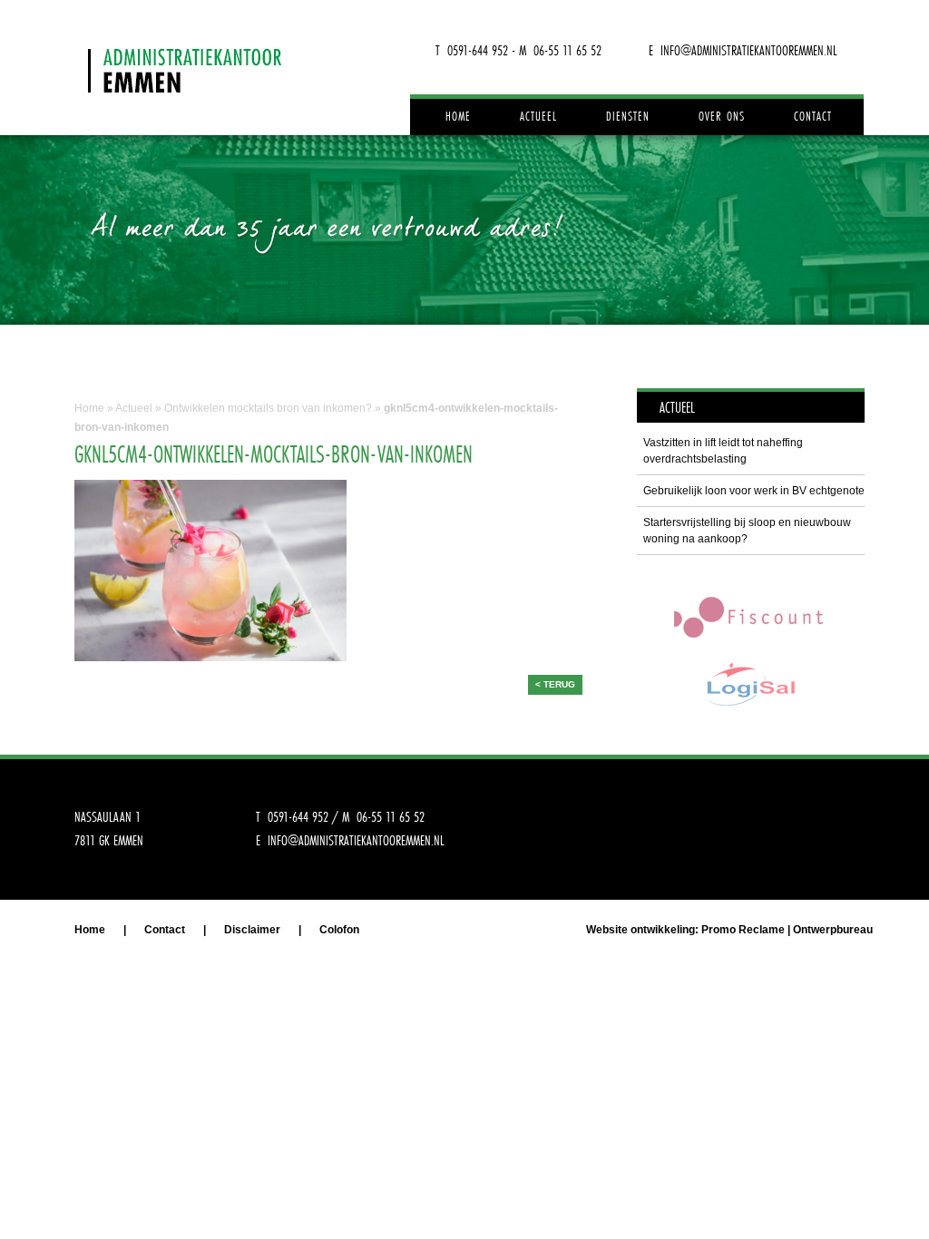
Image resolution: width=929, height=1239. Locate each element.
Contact (813, 116)
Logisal (750, 684)
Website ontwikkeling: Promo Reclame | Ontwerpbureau (729, 929)
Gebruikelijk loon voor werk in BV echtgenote (754, 490)
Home (458, 116)
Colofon (339, 929)
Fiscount (750, 616)
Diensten (628, 116)
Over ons (722, 116)
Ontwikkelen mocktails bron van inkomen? (268, 408)
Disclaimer (252, 929)
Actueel (538, 116)
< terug (555, 684)
